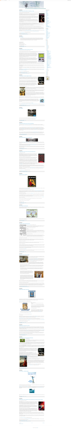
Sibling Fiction (27, 105)
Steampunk (29, 105)
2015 (46, 42)
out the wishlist (30, 316)
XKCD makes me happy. (29, 224)
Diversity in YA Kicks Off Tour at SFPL (24, 254)
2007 (46, 73)
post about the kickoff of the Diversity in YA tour (29, 30)
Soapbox (47, 36)
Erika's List (40, 128)
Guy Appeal (47, 15)
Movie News (47, 34)
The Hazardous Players (29, 319)
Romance (47, 22)
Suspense (47, 25)
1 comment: (26, 148)
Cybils (46, 12)
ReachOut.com (27, 386)
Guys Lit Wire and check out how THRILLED (27, 124)
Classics (46, 11)
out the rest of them (25, 188)
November (47, 46)
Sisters (46, 24)
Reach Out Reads (31, 127)
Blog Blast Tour (47, 29)
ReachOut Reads (43, 319)
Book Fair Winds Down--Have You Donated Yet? (25, 137)
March (47, 69)
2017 (46, 41)
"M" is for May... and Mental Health (23, 371)
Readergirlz (23, 128)
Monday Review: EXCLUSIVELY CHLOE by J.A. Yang (49, 51)
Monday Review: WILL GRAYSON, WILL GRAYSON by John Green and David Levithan (31, 399)
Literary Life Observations (48, 33)
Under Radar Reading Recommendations (48, 26)
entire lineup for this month (40, 387)
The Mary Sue (29, 188)
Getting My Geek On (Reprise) (23, 174)
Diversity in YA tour (23, 69)
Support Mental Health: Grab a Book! (24, 289)
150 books (27, 330)
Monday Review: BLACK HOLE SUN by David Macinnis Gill (27, 151)
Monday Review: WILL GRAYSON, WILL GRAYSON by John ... (49, 67)
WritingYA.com (35, 8)
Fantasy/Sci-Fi (25, 368)
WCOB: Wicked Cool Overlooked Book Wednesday (48, 65)
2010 (46, 71)
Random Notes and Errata (22, 46)
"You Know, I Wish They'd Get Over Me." (24, 223)
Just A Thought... (48, 52)
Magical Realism (24, 105)
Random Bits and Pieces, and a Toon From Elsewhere (26, 123)
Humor (46, 16)
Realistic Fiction (47, 21)
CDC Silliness (21, 108)
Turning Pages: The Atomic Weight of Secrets (49, 54)
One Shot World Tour (47, 20)
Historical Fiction (21, 105)
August (47, 48)
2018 (46, 40)
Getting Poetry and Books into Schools (24, 325)
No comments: (26, 33)
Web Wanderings (47, 37)
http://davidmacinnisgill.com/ (41, 167)
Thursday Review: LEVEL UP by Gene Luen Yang (26, 49)
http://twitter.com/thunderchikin (32, 167)
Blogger (37, 427)
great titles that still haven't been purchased (32, 144)
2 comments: (25, 322)
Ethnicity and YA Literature (22, 368)
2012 (46, 44)
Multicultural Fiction (47, 18)
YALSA (21, 386)
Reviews (25, 105)
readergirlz (20, 386)
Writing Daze (47, 38)
